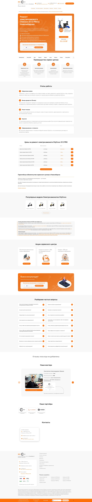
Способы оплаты (42, 468)
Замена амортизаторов (63, 234)
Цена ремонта (46, 8)
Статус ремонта (61, 3)
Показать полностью (22, 188)
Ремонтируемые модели (43, 462)
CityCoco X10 (41, 480)
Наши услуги (41, 463)
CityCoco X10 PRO (66, 478)
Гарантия (39, 57)
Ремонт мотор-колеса (48, 234)
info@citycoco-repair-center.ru (26, 465)
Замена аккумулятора (53, 235)
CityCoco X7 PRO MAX (67, 480)
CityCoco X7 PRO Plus (55, 480)
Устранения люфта (26, 235)
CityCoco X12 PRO (66, 477)
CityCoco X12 (41, 478)
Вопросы (55, 57)
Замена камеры (41, 234)
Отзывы (59, 8)
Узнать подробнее (26, 263)
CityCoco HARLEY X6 (43, 477)
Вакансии (51, 8)
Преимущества (21, 57)
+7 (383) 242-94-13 (53, 3)
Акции (50, 57)
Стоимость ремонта (43, 453)
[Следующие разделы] (73, 57)
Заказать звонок (70, 3)
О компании (33, 8)
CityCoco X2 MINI (42, 482)
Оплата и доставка (43, 455)
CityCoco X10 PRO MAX (55, 478)
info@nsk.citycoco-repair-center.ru (29, 435)
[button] (73, 382)
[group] (22, 410)
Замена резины (32, 235)
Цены (35, 57)
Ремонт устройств (40, 8)
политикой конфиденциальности (40, 49)
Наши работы (67, 57)
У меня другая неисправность (46, 169)
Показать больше (46, 212)
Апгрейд (36, 235)
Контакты (55, 8)
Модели (45, 57)
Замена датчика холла (55, 234)
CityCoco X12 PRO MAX (55, 477)
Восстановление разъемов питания (44, 235)
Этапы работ (29, 57)
